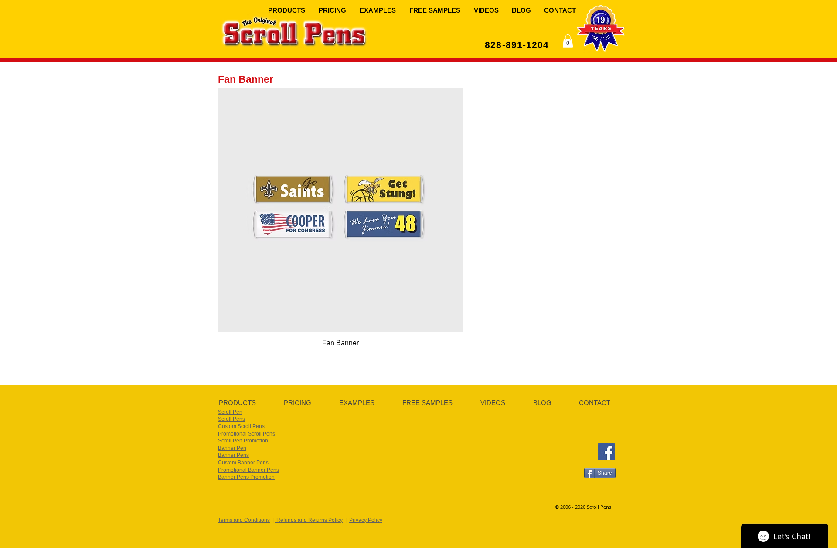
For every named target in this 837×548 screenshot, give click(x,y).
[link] (567, 41)
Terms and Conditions (244, 520)
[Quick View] (340, 210)
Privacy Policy (365, 520)
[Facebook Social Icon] (606, 451)
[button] (287, 10)
